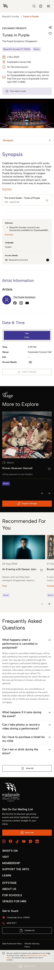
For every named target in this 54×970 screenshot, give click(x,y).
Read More (7, 189)
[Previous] (42, 493)
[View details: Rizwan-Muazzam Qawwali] (27, 448)
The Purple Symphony (24, 297)
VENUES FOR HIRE (14, 901)
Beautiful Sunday (10, 16)
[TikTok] (17, 841)
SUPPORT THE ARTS (15, 869)
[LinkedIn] (37, 841)
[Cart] (40, 6)
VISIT (5, 856)
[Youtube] (23, 841)
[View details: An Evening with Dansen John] (23, 566)
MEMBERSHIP (11, 863)
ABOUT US (9, 889)
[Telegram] (30, 841)
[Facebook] (10, 841)
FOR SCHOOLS (12, 895)
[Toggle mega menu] (48, 6)
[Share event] (50, 27)
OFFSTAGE (9, 882)
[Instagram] (4, 841)
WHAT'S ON (10, 850)
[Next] (49, 493)
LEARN (6, 875)
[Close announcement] (49, 953)
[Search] (34, 6)
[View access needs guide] (47, 260)
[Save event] (50, 33)
